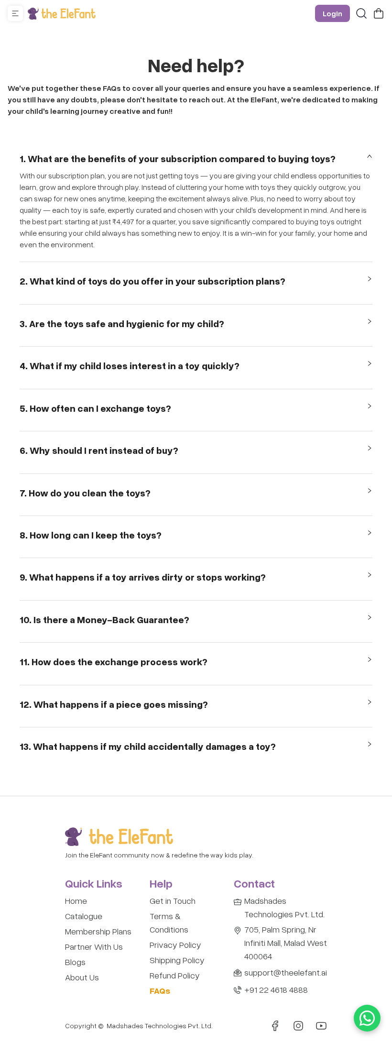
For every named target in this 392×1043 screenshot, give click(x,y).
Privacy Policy (175, 944)
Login (332, 13)
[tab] (196, 160)
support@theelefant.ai (285, 972)
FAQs (160, 990)
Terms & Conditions (169, 922)
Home (76, 900)
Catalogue (83, 916)
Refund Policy (175, 975)
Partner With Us (94, 946)
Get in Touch (173, 900)
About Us (82, 977)
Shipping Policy (177, 960)
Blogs (75, 961)
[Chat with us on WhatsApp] (367, 1018)
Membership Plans (98, 931)
